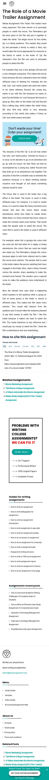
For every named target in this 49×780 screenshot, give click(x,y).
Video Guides (10, 700)
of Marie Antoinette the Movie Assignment (25, 392)
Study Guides (10, 690)
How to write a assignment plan (23, 547)
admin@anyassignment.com (15, 673)
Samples (8, 695)
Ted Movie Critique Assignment (20, 388)
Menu (6, 3)
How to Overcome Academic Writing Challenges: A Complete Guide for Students (24, 596)
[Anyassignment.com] (28, 4)
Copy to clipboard (11, 360)
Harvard (17, 346)
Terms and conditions (12, 737)
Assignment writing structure (22, 552)
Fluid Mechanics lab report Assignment (26, 629)
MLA (10, 346)
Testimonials (9, 728)
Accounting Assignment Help (16, 705)
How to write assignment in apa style (25, 528)
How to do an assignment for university (26, 542)
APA (4, 346)
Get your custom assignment (24, 773)
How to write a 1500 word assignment (26, 557)
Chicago (25, 346)
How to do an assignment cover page (25, 571)
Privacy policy (9, 732)
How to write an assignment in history (25, 566)
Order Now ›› (22, 451)
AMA (44, 346)
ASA (32, 346)
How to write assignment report (23, 561)
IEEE (38, 346)
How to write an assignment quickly (25, 533)
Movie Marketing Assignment (19, 384)
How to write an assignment (22, 507)
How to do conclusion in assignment (25, 538)
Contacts (8, 723)
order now (24, 138)
